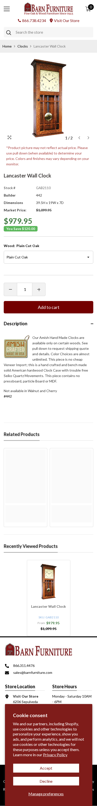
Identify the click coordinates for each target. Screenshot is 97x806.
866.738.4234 (34, 20)
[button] (79, 137)
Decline (46, 781)
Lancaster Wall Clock (48, 606)
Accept (46, 768)
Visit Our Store (66, 20)
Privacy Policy (55, 754)
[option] (48, 98)
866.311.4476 (24, 665)
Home (7, 46)
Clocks (22, 46)
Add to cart (48, 307)
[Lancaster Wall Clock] (48, 581)
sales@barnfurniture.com (32, 672)
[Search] (48, 32)
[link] (25, 508)
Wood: (21, 246)
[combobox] (53, 32)
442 (39, 195)
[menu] (7, 9)
